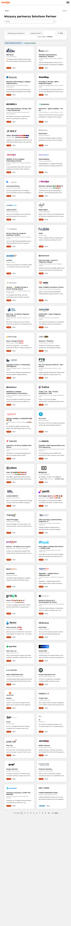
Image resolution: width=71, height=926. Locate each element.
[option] (15, 33)
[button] (64, 11)
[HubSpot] (5, 2)
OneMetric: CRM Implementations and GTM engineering (52, 446)
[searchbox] (30, 21)
